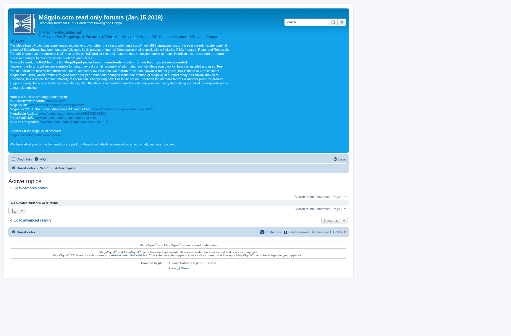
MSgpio (142, 37)
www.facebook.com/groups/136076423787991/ (74, 122)
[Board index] (24, 22)
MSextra (17, 41)
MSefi (107, 37)
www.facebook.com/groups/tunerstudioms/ (65, 117)
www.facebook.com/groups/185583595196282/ (72, 113)
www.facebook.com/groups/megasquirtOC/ (123, 109)
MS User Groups (204, 37)
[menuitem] (40, 159)
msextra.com (55, 101)
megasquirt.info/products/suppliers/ (35, 135)
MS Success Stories (169, 37)
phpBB (163, 263)
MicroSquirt (124, 37)
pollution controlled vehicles (128, 255)
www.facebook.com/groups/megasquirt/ (56, 105)
